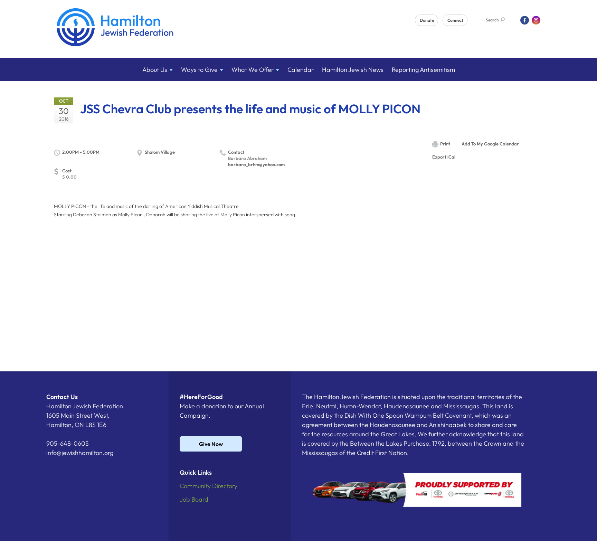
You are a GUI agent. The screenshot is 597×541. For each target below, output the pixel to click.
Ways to (199, 70)
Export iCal (443, 157)
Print (445, 143)
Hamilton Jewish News (352, 70)
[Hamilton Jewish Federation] (115, 28)
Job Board (194, 499)
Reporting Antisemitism (423, 70)
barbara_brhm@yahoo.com (256, 164)
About (154, 70)
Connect (455, 20)
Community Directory (208, 486)
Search (492, 19)
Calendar (300, 70)
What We (252, 70)
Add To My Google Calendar (490, 143)
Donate (427, 20)
